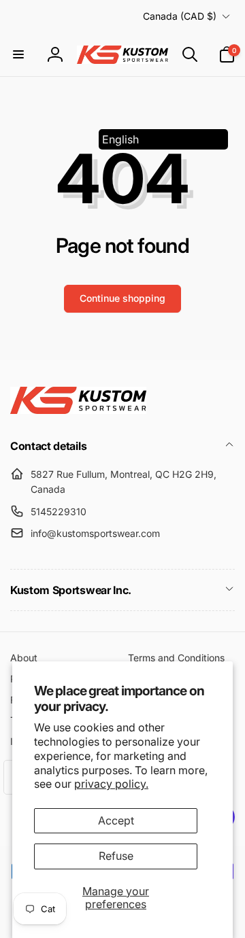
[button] (18, 54)
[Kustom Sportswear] (78, 410)
